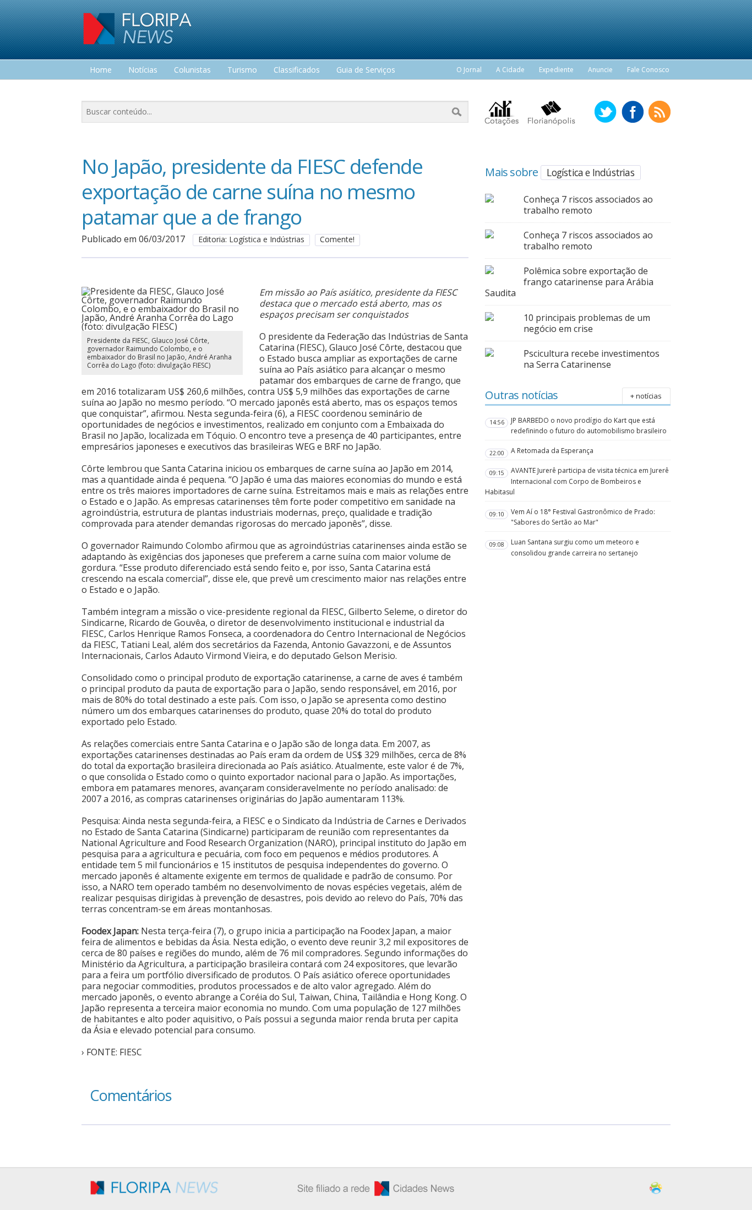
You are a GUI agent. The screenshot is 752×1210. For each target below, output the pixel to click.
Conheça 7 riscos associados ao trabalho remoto (588, 204)
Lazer (100, 90)
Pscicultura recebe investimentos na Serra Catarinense (592, 358)
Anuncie (600, 69)
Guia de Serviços (365, 70)
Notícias (142, 70)
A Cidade (510, 69)
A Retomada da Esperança (552, 450)
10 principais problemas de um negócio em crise (587, 323)
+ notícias (646, 396)
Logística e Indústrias (590, 172)
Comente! (337, 239)
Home (101, 70)
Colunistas (192, 70)
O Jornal (469, 69)
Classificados (297, 70)
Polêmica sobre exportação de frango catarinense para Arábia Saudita (569, 282)
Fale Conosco (648, 69)
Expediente (556, 69)
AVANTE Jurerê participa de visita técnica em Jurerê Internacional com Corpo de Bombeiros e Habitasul (577, 481)
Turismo (242, 70)
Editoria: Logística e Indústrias (251, 239)
